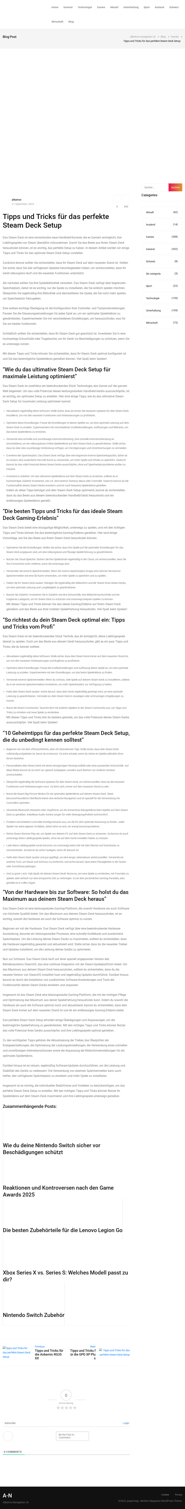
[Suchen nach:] (157, 187)
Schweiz (174, 7)
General (68, 7)
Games (101, 7)
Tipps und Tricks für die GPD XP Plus (83, 1354)
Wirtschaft (57, 21)
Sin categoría (162, 273)
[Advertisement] (163, 121)
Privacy (178, 1494)
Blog (71, 21)
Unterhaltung (131, 7)
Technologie (85, 7)
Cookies (165, 1494)
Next (93, 1346)
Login (125, 1423)
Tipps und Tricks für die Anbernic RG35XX (49, 1354)
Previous (40, 1346)
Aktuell (114, 7)
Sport (147, 7)
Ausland (159, 7)
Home (54, 7)
